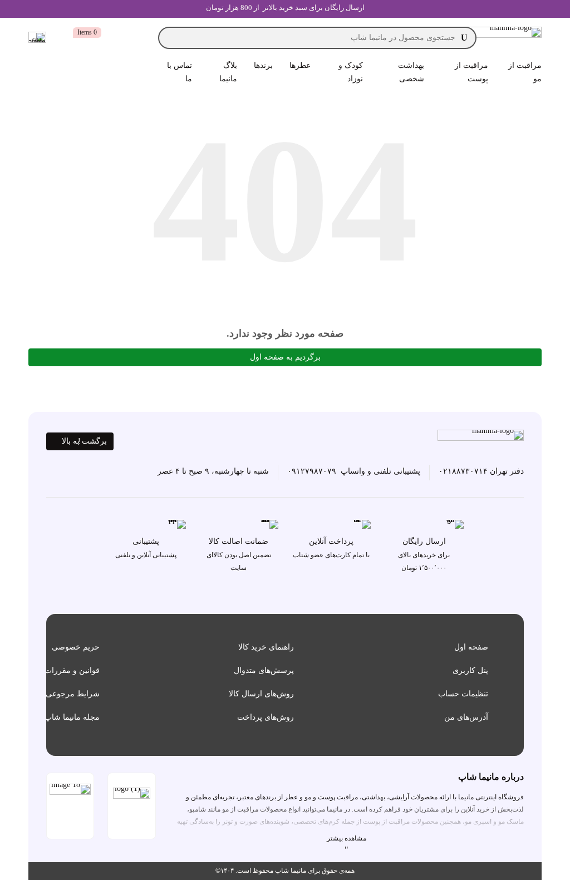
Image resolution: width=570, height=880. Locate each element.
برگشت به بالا (84, 441)
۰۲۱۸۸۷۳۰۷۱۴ (463, 471)
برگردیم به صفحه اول (285, 357)
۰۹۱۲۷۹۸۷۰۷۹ (311, 471)
